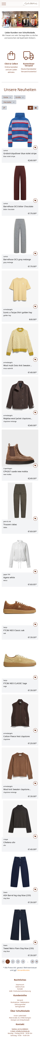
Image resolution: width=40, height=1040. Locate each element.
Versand (20, 1000)
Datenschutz (20, 987)
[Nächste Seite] (36, 961)
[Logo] (30, 4)
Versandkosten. (23, 970)
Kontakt (20, 989)
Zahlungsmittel (20, 1004)
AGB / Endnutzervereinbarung (20, 991)
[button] (7, 97)
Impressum (20, 985)
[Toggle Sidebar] (4, 4)
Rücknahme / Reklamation (20, 1002)
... (27, 961)
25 (32, 961)
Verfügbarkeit (20, 1007)
